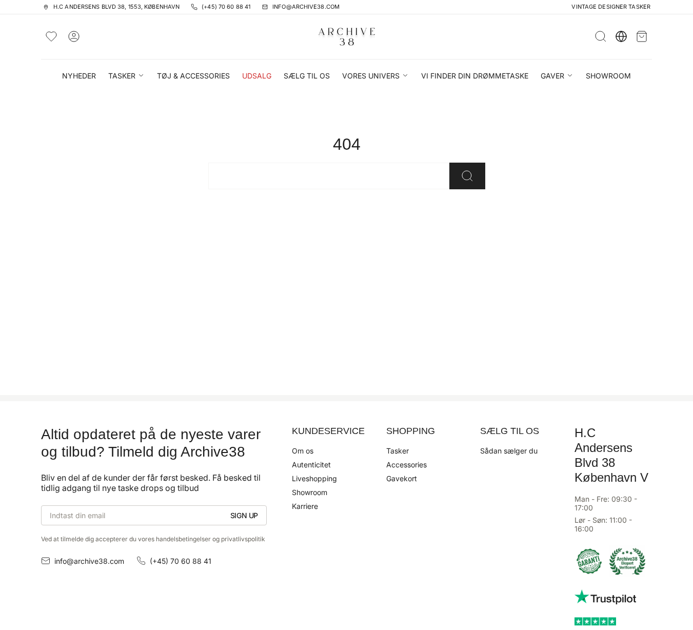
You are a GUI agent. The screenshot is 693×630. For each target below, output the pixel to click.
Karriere (305, 506)
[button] (126, 77)
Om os (302, 450)
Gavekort (401, 478)
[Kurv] (641, 36)
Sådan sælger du (509, 450)
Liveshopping (314, 478)
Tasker (397, 450)
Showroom (309, 492)
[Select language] (621, 36)
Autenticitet (311, 464)
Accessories (406, 464)
